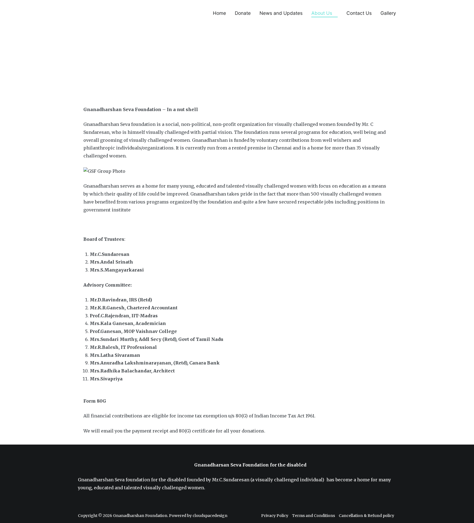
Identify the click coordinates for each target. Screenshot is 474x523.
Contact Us (359, 13)
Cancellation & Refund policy (366, 515)
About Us (321, 13)
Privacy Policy (274, 515)
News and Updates (281, 13)
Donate (243, 13)
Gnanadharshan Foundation (140, 515)
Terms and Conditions (313, 515)
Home (219, 13)
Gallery (388, 13)
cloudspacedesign (210, 515)
